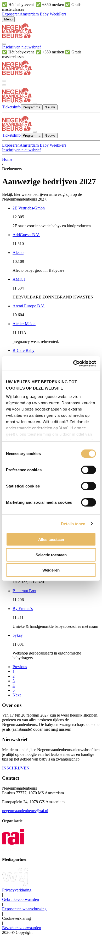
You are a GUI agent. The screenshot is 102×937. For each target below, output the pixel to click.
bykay (18, 635)
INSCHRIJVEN (16, 768)
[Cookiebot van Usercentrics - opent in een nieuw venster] (73, 363)
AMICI (19, 279)
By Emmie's (23, 608)
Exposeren (11, 14)
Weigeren (51, 570)
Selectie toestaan (51, 554)
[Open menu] (4, 85)
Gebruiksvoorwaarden (20, 899)
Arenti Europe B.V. (29, 306)
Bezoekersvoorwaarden (21, 927)
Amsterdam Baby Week (39, 14)
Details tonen (73, 523)
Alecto (18, 252)
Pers (62, 14)
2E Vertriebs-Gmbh (29, 208)
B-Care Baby (24, 350)
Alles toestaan (51, 539)
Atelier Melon (24, 323)
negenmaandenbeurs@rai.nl (25, 810)
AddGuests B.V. (26, 234)
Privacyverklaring (16, 890)
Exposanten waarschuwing (24, 909)
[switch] (88, 470)
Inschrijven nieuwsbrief (21, 47)
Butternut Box (24, 591)
